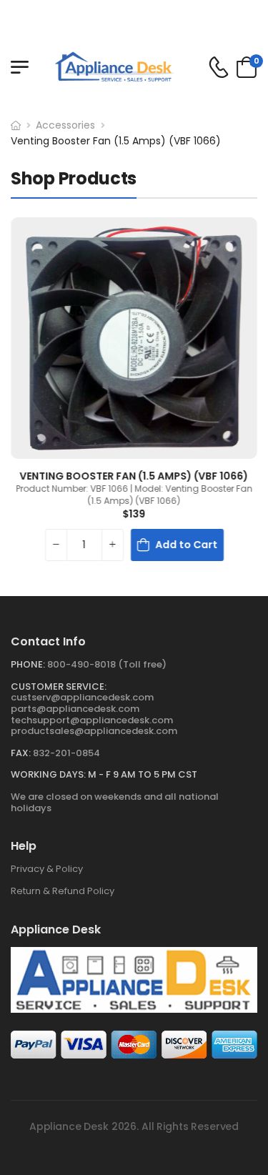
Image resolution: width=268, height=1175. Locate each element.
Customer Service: (58, 686)
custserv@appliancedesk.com (82, 697)
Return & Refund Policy (62, 891)
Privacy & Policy (47, 869)
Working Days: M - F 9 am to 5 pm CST (104, 774)
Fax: (21, 753)
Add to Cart (186, 544)
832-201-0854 (66, 753)
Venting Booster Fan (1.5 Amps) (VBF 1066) (116, 141)
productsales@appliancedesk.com (94, 731)
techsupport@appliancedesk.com (92, 720)
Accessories (65, 125)
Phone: (28, 664)
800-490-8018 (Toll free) (107, 664)
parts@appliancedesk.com (75, 708)
